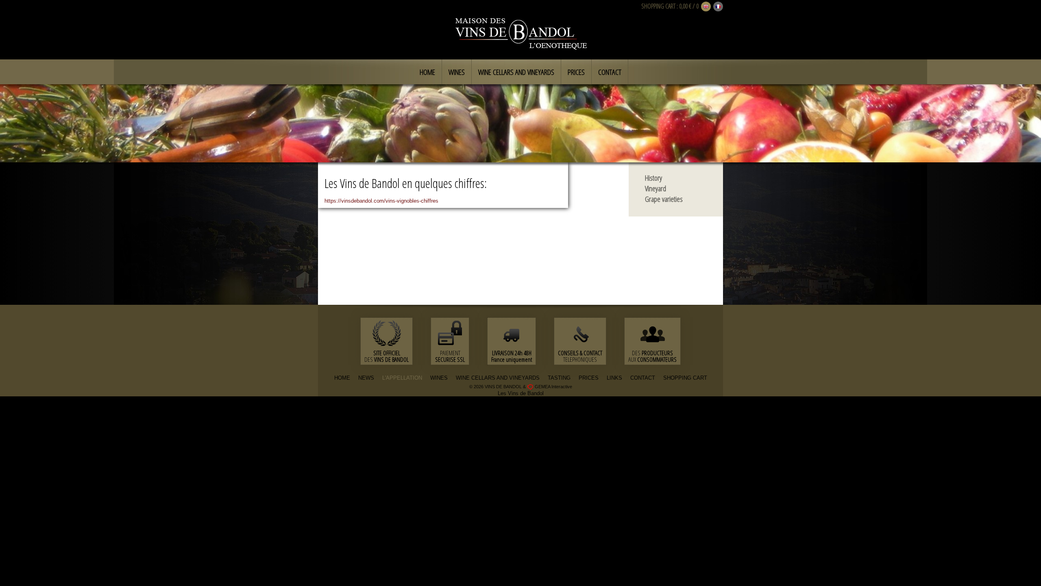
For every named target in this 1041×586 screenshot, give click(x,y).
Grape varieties (664, 199)
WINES (439, 378)
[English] (706, 6)
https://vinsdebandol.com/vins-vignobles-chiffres (381, 201)
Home (427, 72)
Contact (609, 72)
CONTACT (642, 378)
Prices (576, 72)
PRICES (589, 378)
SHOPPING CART (658, 6)
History (653, 178)
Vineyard (655, 188)
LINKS (614, 378)
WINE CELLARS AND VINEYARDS (498, 378)
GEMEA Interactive (553, 386)
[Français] (718, 6)
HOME (342, 378)
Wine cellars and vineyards (516, 72)
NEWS (366, 378)
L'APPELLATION (402, 378)
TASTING (559, 378)
